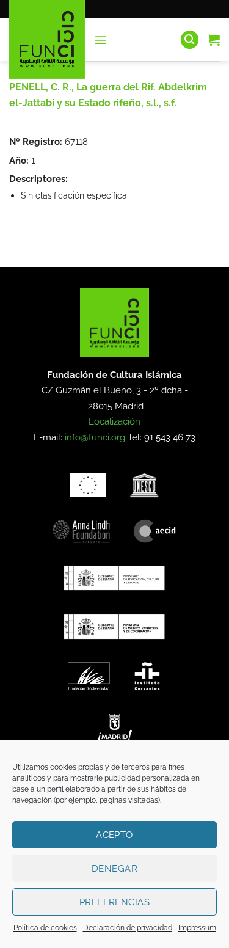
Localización (114, 421)
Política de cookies (45, 928)
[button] (100, 40)
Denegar (114, 868)
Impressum (197, 928)
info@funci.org (95, 437)
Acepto (114, 835)
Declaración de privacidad (127, 928)
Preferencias (114, 902)
